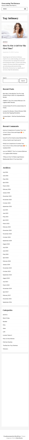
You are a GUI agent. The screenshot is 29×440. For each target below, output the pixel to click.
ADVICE (5, 42)
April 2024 (6, 257)
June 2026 (5, 175)
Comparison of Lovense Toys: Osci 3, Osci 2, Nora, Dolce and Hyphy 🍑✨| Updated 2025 (14, 132)
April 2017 (6, 292)
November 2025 (7, 199)
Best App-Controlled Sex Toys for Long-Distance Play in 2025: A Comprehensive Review (13, 95)
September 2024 (7, 240)
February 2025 (7, 227)
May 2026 (5, 179)
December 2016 (7, 298)
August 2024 (6, 244)
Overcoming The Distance (11, 3)
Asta (17, 52)
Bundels (5, 321)
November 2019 (7, 288)
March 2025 (6, 223)
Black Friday (6, 318)
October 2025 (7, 203)
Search (4, 78)
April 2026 (6, 182)
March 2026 (6, 186)
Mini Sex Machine (7, 342)
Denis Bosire (19, 438)
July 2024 (5, 247)
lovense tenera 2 (7, 335)
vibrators (5, 349)
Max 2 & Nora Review (8, 338)
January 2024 (6, 264)
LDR (4, 331)
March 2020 (6, 285)
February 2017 (7, 295)
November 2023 (7, 268)
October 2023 (7, 271)
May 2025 (5, 216)
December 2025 (7, 196)
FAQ (4, 325)
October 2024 (7, 237)
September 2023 (7, 274)
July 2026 (5, 172)
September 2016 (7, 302)
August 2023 (6, 278)
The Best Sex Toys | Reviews (10, 345)
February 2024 (7, 261)
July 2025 (5, 210)
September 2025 (7, 206)
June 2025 (5, 213)
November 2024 (7, 233)
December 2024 (7, 230)
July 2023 (5, 281)
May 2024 (5, 254)
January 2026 (6, 192)
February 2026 (7, 189)
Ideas (4, 328)
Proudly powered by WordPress (12, 436)
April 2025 (6, 220)
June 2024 (5, 251)
